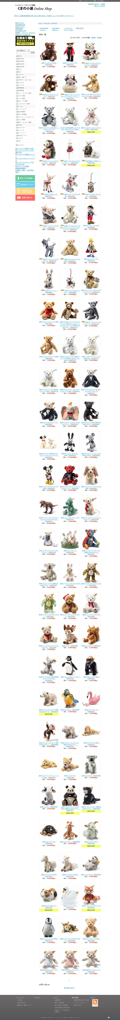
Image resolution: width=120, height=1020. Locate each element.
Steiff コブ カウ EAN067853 (48, 807)
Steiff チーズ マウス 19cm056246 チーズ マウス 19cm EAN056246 (49, 678)
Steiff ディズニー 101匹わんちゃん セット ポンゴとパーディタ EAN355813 (49, 455)
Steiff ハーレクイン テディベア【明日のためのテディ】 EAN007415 (91, 552)
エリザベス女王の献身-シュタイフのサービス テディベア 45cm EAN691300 (70, 129)
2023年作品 (54, 23)
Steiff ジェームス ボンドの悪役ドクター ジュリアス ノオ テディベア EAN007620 (70, 227)
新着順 (99, 37)
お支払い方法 (21, 1002)
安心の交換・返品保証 (61, 1005)
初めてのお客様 (59, 1002)
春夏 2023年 (79, 28)
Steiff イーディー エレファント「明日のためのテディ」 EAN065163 (70, 744)
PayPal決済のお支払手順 (62, 1007)
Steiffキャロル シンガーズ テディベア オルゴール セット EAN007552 (70, 96)
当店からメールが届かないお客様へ (62, 1011)
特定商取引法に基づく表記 (81, 1000)
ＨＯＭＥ (40, 23)
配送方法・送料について (24, 1005)
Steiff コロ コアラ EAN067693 (91, 775)
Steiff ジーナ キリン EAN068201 (70, 841)
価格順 (93, 37)
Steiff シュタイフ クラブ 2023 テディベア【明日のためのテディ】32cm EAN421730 (70, 358)
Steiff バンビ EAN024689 (70, 645)
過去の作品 (47, 23)
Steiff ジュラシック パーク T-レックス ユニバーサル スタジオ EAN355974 (49, 519)
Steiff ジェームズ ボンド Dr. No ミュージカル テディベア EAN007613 (91, 391)
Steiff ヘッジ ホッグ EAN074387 (91, 874)
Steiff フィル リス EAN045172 (91, 645)
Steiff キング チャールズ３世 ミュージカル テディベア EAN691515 (49, 129)
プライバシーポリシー (80, 1002)
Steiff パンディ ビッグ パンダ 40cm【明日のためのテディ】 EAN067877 (70, 808)
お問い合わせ (77, 1005)
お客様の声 (58, 1000)
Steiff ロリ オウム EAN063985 (70, 710)
